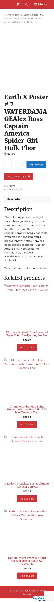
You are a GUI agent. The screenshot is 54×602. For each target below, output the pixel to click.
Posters (17, 14)
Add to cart (36, 164)
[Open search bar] (26, 4)
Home (7, 14)
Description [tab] (14, 199)
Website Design (21, 600)
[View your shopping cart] (18, 4)
